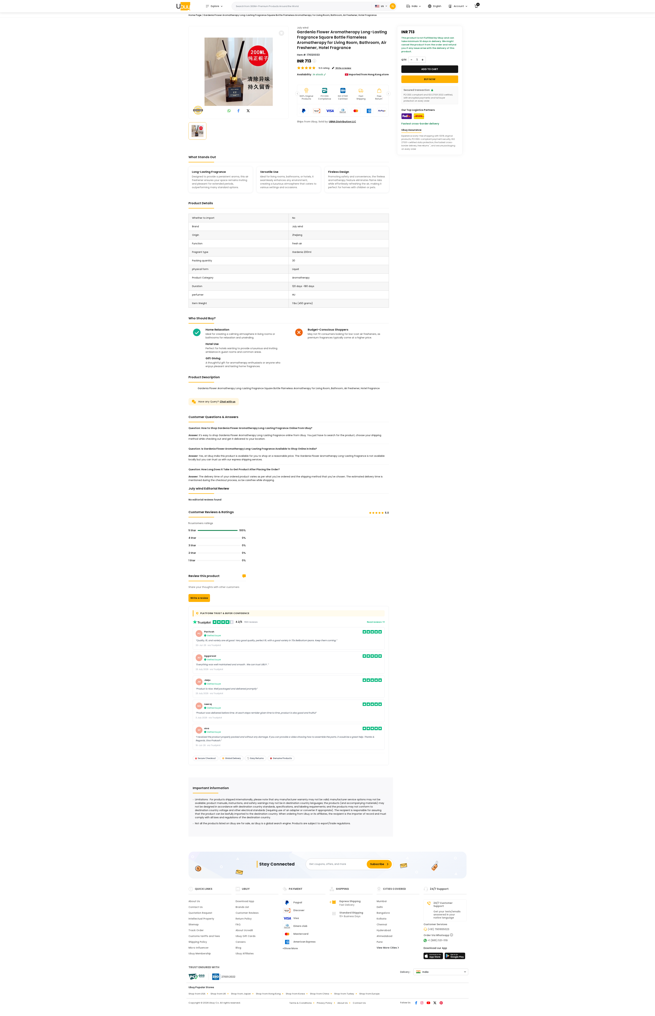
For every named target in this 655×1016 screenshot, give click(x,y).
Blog (238, 947)
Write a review (199, 598)
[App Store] (434, 957)
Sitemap (193, 924)
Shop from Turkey (344, 993)
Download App (245, 901)
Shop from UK (218, 993)
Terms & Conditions (300, 1003)
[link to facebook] (238, 111)
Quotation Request (200, 913)
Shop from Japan (241, 993)
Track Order (196, 930)
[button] (413, 6)
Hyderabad (384, 930)
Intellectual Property (201, 918)
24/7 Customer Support (443, 904)
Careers (241, 942)
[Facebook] (416, 1003)
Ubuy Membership (199, 953)
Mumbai (382, 901)
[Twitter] (435, 1003)
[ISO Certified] (222, 976)
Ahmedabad (384, 936)
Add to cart (429, 69)
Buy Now (429, 79)
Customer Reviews (247, 913)
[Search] (393, 6)
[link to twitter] (248, 111)
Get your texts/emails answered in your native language (447, 914)
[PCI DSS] (196, 977)
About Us (194, 901)
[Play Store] (455, 957)
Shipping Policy (197, 942)
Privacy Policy (324, 1003)
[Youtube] (428, 1003)
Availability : (304, 74)
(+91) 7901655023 (438, 929)
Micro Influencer (198, 947)
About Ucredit (244, 930)
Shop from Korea (295, 993)
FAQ (238, 924)
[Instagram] (422, 1003)
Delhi (380, 907)
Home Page (194, 15)
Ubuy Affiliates (245, 953)
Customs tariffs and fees (204, 936)
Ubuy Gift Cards (246, 936)
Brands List (242, 907)
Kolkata (381, 918)
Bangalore (383, 913)
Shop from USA (196, 993)
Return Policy (244, 918)
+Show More (290, 948)
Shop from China (319, 993)
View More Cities (387, 947)
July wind (302, 27)
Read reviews (374, 622)
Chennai (382, 924)
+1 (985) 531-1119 (437, 940)
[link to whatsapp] (229, 111)
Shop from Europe (369, 993)
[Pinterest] (441, 1003)
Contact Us (195, 907)
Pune (380, 942)
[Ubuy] (183, 6)
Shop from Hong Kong (268, 993)
